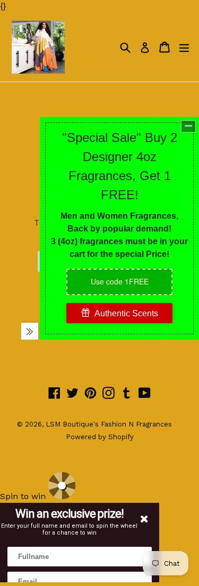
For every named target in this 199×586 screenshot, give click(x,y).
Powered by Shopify (100, 437)
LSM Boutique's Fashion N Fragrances (109, 424)
